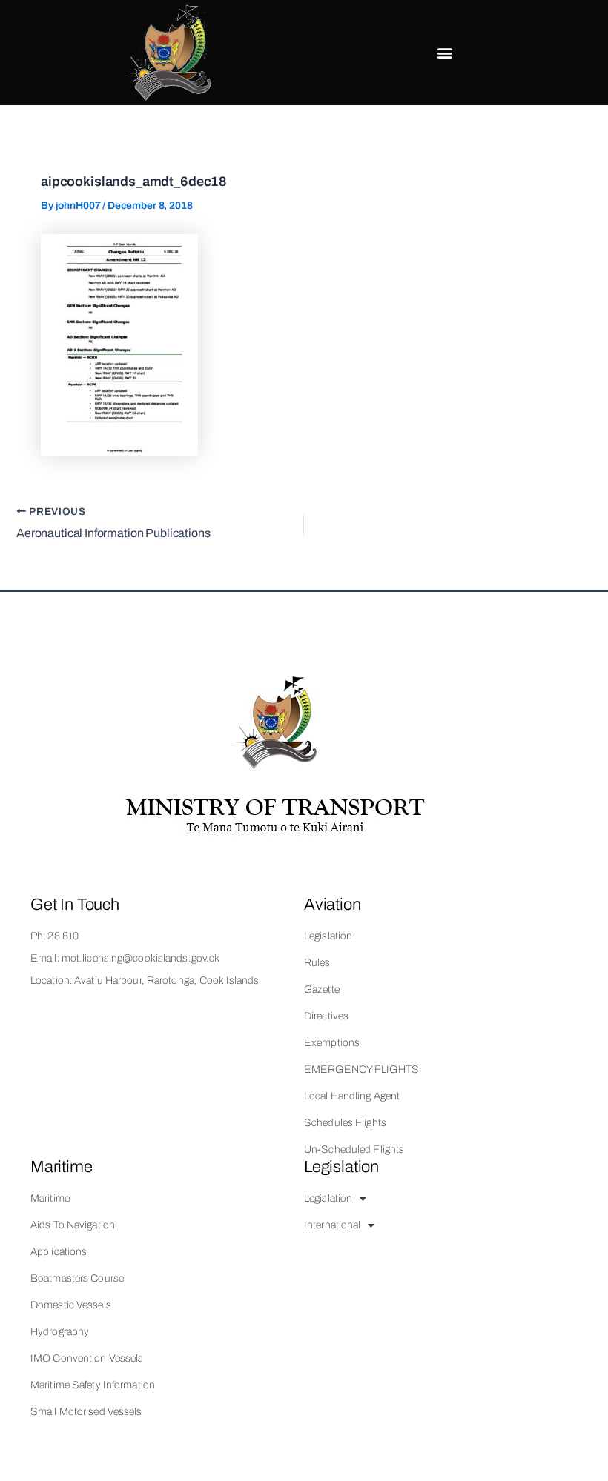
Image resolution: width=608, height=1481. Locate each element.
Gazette (322, 989)
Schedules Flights (345, 1122)
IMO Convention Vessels (86, 1358)
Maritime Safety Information (92, 1385)
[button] (445, 53)
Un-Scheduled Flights (354, 1149)
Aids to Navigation (72, 1225)
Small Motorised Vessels (86, 1411)
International (332, 1225)
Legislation (328, 936)
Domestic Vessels (70, 1305)
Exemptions (332, 1042)
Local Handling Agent (352, 1096)
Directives (326, 1016)
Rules (317, 962)
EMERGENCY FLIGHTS (361, 1069)
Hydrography (59, 1331)
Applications (58, 1251)
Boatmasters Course (77, 1278)
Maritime (50, 1198)
